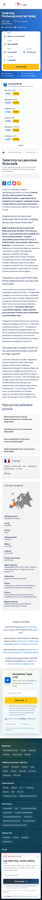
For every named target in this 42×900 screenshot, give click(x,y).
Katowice (15, 767)
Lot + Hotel (22, 21)
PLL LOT (20, 792)
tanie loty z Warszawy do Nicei (25, 644)
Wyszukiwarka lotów (28, 808)
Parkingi (27, 754)
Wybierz (16, 93)
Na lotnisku (28, 817)
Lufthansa (29, 788)
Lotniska (19, 468)
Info (24, 466)
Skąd (9, 32)
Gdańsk (6, 767)
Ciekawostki (16, 466)
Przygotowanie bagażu (23, 812)
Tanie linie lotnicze (9, 796)
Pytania (16, 837)
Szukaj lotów (21, 67)
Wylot (9, 48)
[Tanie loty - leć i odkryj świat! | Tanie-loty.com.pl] (3, 152)
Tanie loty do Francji (32, 152)
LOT (21, 788)
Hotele (23, 750)
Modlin (5, 771)
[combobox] (23, 36)
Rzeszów (22, 771)
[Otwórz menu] (4, 4)
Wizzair (14, 788)
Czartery (6, 754)
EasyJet (6, 792)
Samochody (17, 754)
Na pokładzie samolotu (11, 821)
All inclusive (7, 842)
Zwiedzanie (32, 466)
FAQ (16, 808)
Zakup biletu (7, 812)
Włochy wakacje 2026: (24, 664)
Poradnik (25, 837)
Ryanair (5, 788)
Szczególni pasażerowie (12, 817)
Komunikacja (9, 468)
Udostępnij (4, 183)
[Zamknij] (37, 856)
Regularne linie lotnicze (28, 796)
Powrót (29, 48)
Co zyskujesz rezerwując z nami (15, 825)
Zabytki (7, 466)
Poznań (13, 771)
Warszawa (7, 775)
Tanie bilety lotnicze (10, 750)
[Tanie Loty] (21, 4)
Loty (8, 21)
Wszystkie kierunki (15, 152)
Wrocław (17, 775)
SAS (13, 792)
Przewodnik (7, 808)
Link (19, 183)
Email (14, 183)
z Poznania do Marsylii (30, 652)
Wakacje (32, 750)
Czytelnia (6, 837)
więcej (21, 145)
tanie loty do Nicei (29, 627)
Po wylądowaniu (29, 821)
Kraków (25, 767)
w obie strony (8, 27)
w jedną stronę (21, 27)
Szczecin (32, 771)
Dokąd (10, 40)
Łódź (32, 767)
